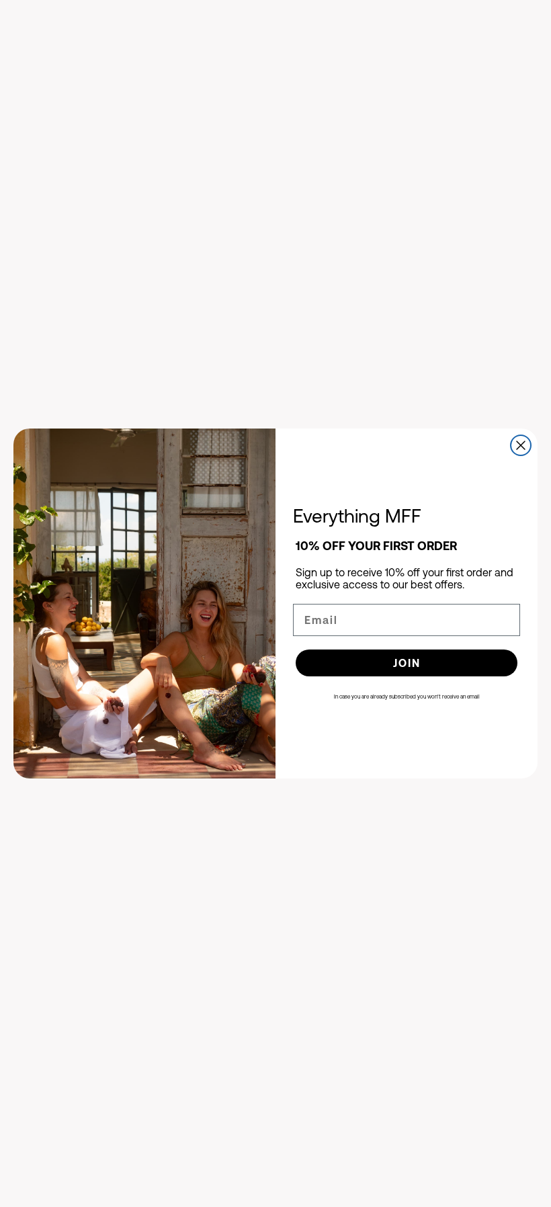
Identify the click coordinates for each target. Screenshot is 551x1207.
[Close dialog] (521, 445)
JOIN (407, 663)
